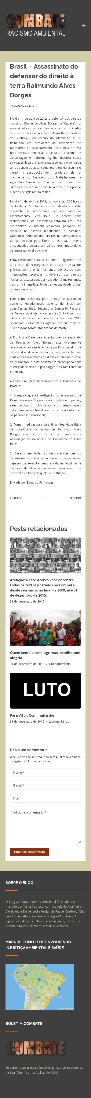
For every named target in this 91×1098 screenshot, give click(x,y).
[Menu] (83, 25)
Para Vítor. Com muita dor (32, 715)
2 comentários (59, 721)
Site (16, 798)
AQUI (54, 1072)
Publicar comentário (29, 852)
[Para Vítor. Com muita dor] (45, 691)
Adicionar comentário (29, 812)
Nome (19, 772)
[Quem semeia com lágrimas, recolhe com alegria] (45, 628)
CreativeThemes (18, 1093)
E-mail (19, 785)
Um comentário (60, 664)
